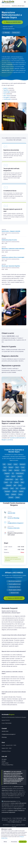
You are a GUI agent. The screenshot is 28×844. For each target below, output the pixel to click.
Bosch (17, 467)
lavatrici (5, 88)
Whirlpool (14, 494)
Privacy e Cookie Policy (7, 764)
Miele (22, 482)
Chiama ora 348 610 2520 (13, 22)
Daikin (10, 470)
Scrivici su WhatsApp (13, 518)
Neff (15, 485)
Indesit (6, 482)
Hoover (13, 476)
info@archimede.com (16, 822)
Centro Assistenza (6, 5)
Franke (23, 470)
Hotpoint (20, 476)
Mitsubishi (9, 485)
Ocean (20, 485)
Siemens (21, 491)
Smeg (7, 494)
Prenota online (15, 32)
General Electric (19, 473)
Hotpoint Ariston (9, 479)
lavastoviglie (6, 92)
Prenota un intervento (14, 528)
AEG (4, 464)
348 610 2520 (11, 513)
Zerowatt (11, 497)
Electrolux (17, 470)
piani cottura (6, 95)
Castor (4, 470)
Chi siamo (4, 759)
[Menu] (25, 2)
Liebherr (16, 482)
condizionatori (7, 99)
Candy (22, 467)
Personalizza (14, 841)
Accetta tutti (23, 841)
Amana (9, 464)
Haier (7, 476)
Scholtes (14, 491)
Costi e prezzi (5, 763)
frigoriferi (5, 90)
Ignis (17, 479)
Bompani (11, 467)
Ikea (21, 479)
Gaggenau (7, 473)
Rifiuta (5, 841)
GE (12, 473)
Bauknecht (22, 464)
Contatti (4, 761)
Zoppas (17, 497)
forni (4, 93)
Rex (17, 488)
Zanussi (20, 494)
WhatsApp (6, 32)
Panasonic (5, 488)
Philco (12, 488)
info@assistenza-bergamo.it (15, 523)
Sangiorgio (7, 491)
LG (11, 482)
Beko (5, 467)
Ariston (15, 464)
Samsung (23, 488)
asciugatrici (6, 97)
